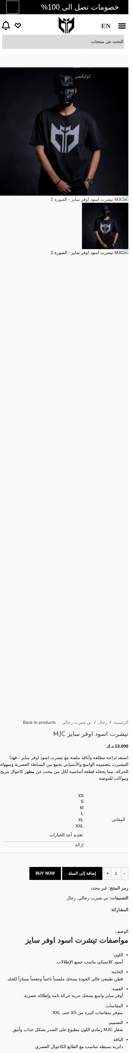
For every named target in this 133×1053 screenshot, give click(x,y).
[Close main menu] (120, 7)
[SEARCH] (9, 42)
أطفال (85, 54)
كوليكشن (83, 76)
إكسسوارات (80, 65)
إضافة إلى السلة (82, 873)
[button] (122, 26)
